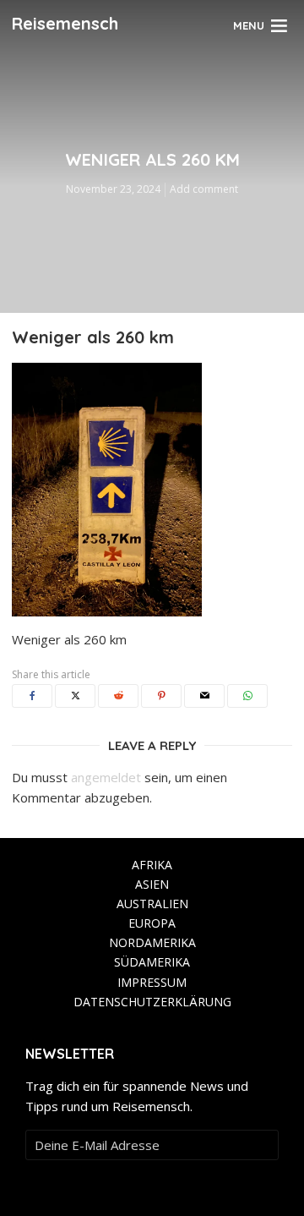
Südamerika (152, 962)
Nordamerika (152, 942)
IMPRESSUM (152, 982)
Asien (152, 884)
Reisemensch (65, 23)
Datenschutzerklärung (152, 1002)
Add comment (204, 189)
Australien (152, 904)
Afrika (152, 865)
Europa (152, 923)
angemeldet (106, 777)
